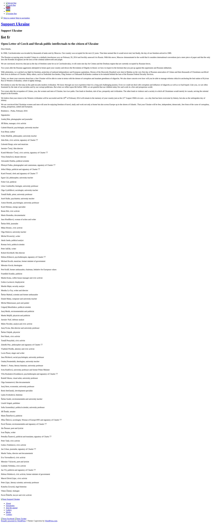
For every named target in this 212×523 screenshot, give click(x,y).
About (8, 503)
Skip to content (9, 18)
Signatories (10, 506)
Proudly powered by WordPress (13, 521)
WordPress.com (51, 521)
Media (8, 512)
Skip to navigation (23, 18)
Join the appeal (11, 508)
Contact (9, 514)
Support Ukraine (15, 24)
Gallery (9, 510)
